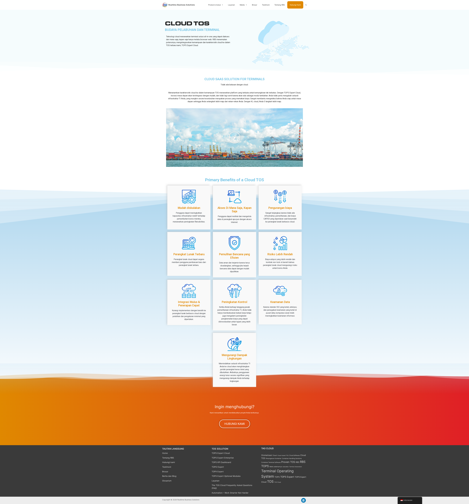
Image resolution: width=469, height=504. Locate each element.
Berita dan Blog (169, 476)
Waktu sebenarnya (275, 467)
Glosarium (166, 480)
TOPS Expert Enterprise (223, 458)
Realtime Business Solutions (181, 5)
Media (242, 5)
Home (165, 453)
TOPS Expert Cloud (221, 453)
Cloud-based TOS (283, 455)
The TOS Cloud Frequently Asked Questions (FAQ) (232, 486)
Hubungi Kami (295, 5)
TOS (270, 481)
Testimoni (266, 5)
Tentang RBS (279, 5)
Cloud (275, 455)
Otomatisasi (266, 455)
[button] (234, 137)
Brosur (254, 5)
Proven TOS (288, 462)
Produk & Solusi (214, 5)
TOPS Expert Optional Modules (226, 476)
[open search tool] (306, 5)
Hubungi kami (168, 462)
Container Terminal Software (271, 462)
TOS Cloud (277, 482)
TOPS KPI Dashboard (221, 462)
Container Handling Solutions (292, 458)
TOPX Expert (218, 471)
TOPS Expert (287, 476)
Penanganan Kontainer (273, 458)
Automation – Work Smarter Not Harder (230, 493)
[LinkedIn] (303, 500)
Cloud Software (294, 455)
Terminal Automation (295, 467)
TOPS (277, 477)
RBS (297, 462)
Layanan (231, 5)
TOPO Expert (218, 467)
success (286, 467)
